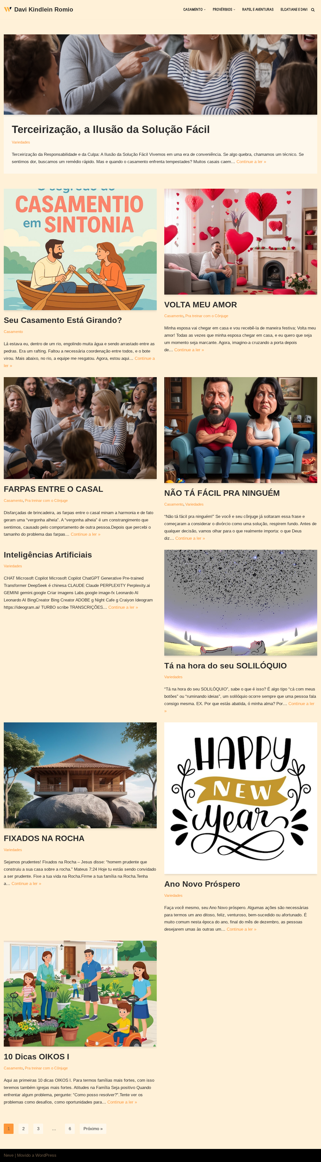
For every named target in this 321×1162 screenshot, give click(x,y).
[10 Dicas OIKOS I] (80, 994)
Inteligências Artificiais (48, 554)
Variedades (21, 142)
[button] (205, 10)
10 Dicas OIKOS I (36, 1056)
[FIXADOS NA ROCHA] (80, 775)
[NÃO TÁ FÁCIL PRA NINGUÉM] (240, 430)
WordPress (45, 1155)
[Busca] (313, 10)
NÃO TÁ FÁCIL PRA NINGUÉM (222, 493)
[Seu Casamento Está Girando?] (80, 249)
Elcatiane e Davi (294, 10)
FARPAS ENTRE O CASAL (53, 489)
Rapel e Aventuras (258, 10)
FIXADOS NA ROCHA (44, 838)
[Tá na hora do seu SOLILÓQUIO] (240, 603)
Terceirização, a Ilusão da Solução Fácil (111, 129)
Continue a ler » (251, 161)
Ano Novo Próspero (202, 883)
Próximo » (93, 1128)
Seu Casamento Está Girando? (63, 320)
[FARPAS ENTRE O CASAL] (80, 428)
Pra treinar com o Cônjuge (206, 316)
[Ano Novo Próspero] (240, 798)
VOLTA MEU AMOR (200, 304)
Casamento (13, 331)
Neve (9, 1155)
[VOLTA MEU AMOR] (240, 242)
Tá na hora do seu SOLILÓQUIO (225, 665)
